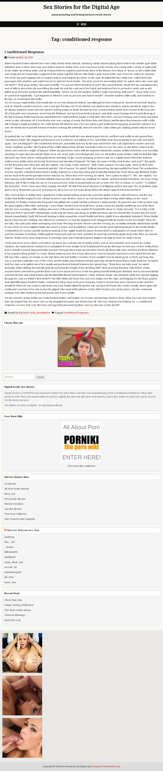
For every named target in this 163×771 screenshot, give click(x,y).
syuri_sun (10, 582)
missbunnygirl (12, 572)
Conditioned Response (24, 52)
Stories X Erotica (13, 504)
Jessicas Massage (14, 615)
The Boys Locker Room (17, 610)
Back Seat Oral (12, 620)
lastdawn (9, 537)
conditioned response (76, 312)
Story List (9, 494)
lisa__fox (9, 542)
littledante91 (11, 552)
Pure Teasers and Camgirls (19, 519)
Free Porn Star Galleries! (81, 466)
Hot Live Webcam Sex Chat (23, 530)
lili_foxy (9, 577)
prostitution (43, 312)
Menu (83, 24)
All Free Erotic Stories (16, 488)
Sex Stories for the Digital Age (81, 7)
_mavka (8, 547)
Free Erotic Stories (14, 499)
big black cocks (27, 312)
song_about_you (13, 562)
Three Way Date (13, 600)
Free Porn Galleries (15, 514)
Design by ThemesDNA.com (106, 766)
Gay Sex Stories (13, 509)
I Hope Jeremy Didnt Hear (19, 605)
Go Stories (10, 484)
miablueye (10, 557)
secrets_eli (10, 567)
